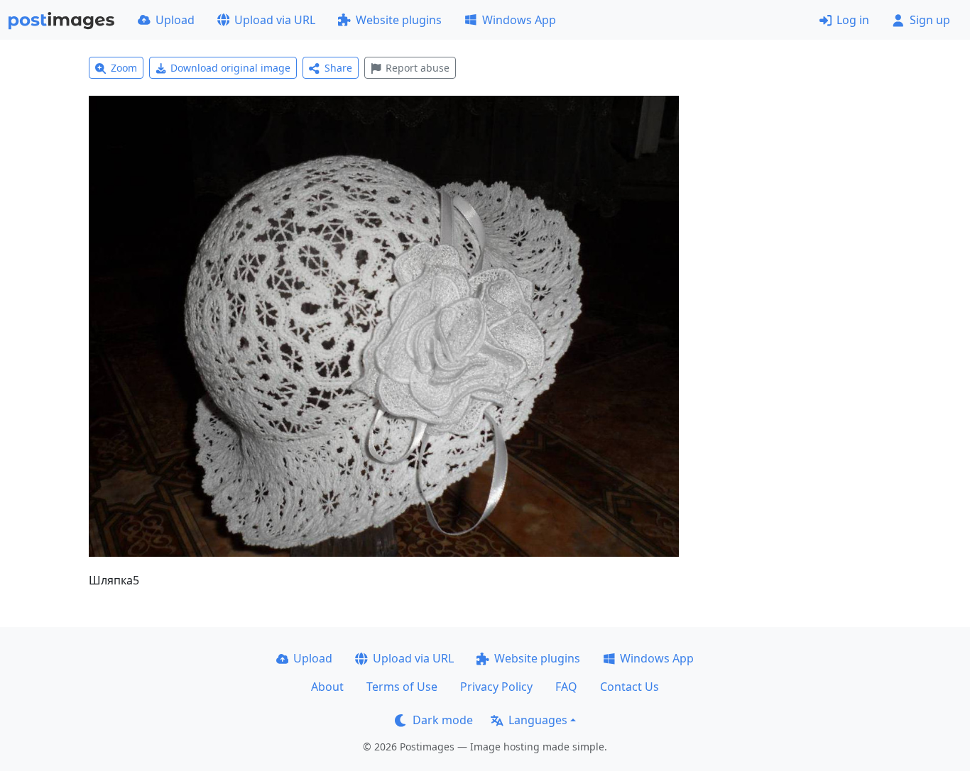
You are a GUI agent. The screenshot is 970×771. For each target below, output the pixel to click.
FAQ (566, 686)
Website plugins (399, 20)
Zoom (124, 67)
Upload (175, 20)
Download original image (230, 67)
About (327, 686)
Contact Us (629, 686)
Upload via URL (274, 20)
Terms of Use (401, 686)
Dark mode (443, 720)
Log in (853, 20)
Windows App (519, 20)
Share (338, 67)
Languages (537, 720)
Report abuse (417, 67)
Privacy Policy (496, 686)
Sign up (930, 20)
